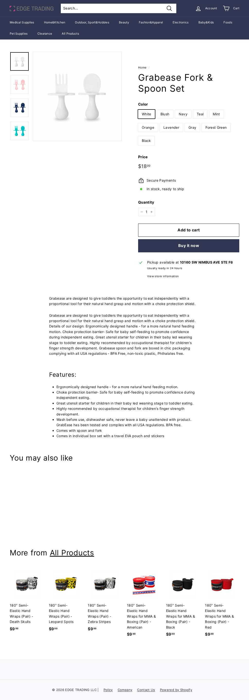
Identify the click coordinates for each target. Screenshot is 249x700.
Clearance (44, 33)
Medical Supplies (22, 22)
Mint (216, 114)
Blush (164, 114)
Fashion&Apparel (151, 22)
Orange (148, 127)
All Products (70, 33)
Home (142, 67)
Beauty (124, 22)
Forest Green (216, 127)
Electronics (180, 22)
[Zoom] (77, 96)
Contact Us (146, 690)
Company (125, 690)
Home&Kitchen (54, 22)
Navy (183, 114)
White (146, 114)
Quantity (146, 202)
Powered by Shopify (176, 690)
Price (143, 157)
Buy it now (188, 245)
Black (146, 140)
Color (143, 104)
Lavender (171, 127)
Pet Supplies (19, 33)
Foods (227, 22)
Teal (200, 114)
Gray (192, 127)
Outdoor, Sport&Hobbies (92, 22)
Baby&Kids (206, 22)
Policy (108, 690)
